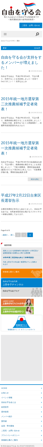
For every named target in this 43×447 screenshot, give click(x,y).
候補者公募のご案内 (11, 272)
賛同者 (4, 421)
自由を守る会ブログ (11, 291)
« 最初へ (5, 235)
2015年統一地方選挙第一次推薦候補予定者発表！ (20, 148)
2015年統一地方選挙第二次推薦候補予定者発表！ (20, 103)
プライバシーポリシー (10, 435)
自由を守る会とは (8, 402)
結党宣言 (5, 407)
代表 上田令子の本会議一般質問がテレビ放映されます (20, 263)
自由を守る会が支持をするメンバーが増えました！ (21, 62)
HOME (4, 388)
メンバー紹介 (6, 416)
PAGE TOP (36, 440)
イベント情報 (6, 397)
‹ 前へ (12, 235)
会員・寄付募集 (7, 426)
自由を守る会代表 (13, 283)
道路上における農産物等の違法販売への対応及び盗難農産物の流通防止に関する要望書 (20, 252)
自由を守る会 (11, 446)
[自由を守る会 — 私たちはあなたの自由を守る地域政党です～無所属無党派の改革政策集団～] (21, 9)
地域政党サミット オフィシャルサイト (21, 329)
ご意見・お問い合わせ (31, 25)
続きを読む (35, 179)
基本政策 (5, 412)
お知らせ (5, 393)
